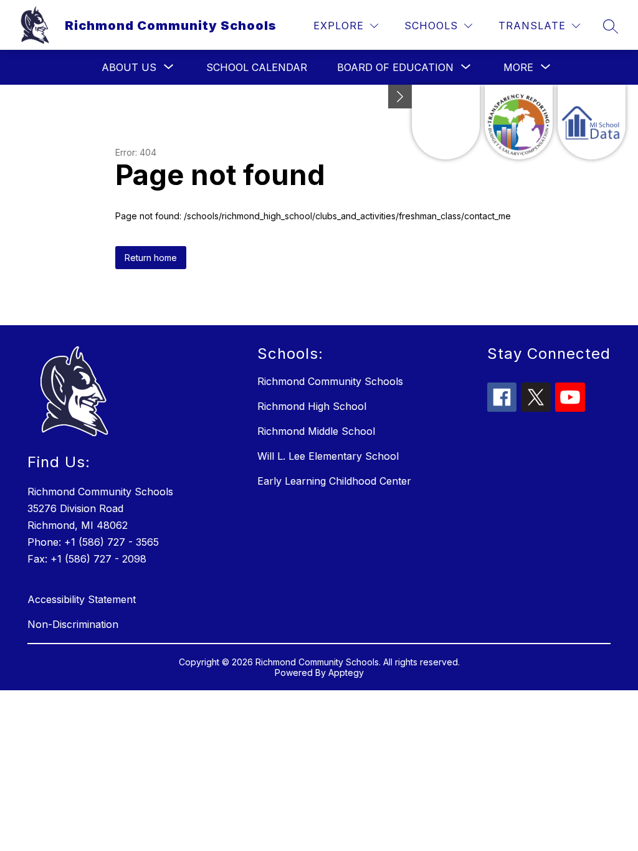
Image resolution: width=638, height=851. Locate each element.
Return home (151, 257)
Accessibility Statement (81, 599)
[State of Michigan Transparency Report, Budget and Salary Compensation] (519, 122)
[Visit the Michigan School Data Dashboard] (592, 122)
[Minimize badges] (400, 96)
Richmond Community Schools (330, 381)
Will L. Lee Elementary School (328, 456)
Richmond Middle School (316, 431)
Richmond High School (311, 406)
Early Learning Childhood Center (334, 481)
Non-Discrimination (72, 624)
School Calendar (256, 67)
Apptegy (346, 672)
